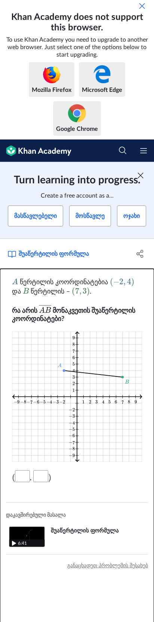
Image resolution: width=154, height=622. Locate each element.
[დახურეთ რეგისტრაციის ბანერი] (140, 175)
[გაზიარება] (140, 253)
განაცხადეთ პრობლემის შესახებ (107, 565)
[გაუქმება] (142, 6)
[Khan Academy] (35, 151)
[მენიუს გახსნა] (143, 150)
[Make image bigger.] (77, 396)
